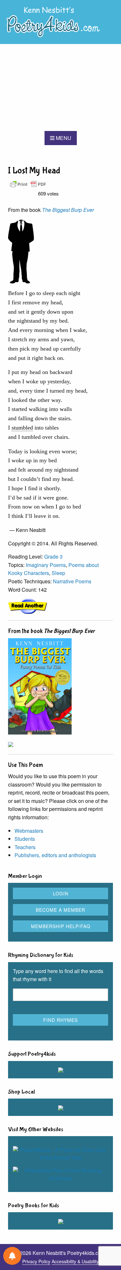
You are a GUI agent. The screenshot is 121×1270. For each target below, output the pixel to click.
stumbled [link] (22, 427)
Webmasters (29, 830)
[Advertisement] (60, 87)
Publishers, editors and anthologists (55, 855)
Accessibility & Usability (75, 1261)
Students (25, 838)
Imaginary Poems (46, 565)
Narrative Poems (72, 581)
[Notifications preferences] (12, 1256)
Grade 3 (53, 556)
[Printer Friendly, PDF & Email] (28, 183)
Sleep (58, 573)
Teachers (25, 847)
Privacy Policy (36, 1261)
